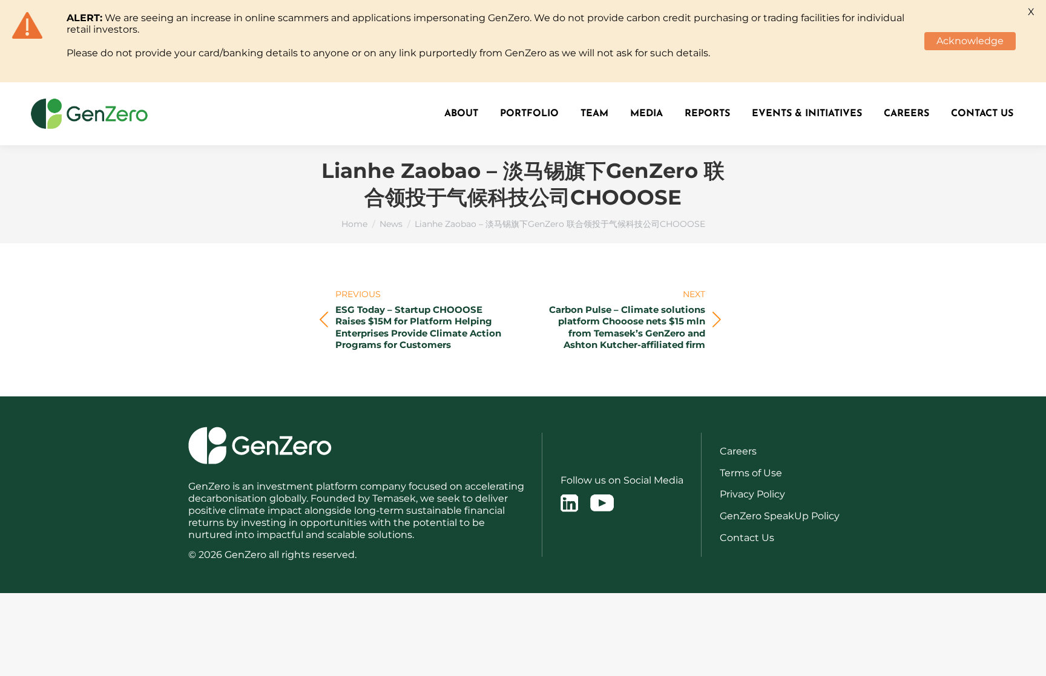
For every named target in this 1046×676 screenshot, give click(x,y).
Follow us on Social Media (622, 480)
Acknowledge (970, 41)
